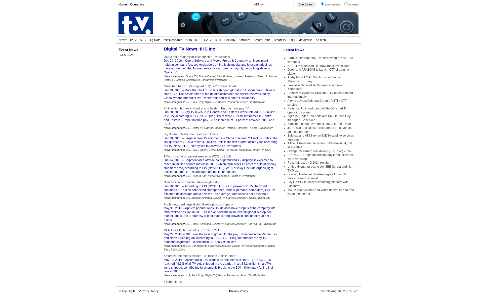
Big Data (154, 40)
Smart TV (280, 40)
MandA (180, 79)
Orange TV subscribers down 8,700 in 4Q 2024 (319, 151)
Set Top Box (255, 223)
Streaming (207, 79)
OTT (292, 40)
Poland (231, 127)
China (212, 149)
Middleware (193, 79)
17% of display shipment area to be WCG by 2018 (197, 156)
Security (229, 40)
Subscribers (266, 127)
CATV (208, 40)
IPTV (133, 40)
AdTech (321, 40)
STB (143, 40)
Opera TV (191, 76)
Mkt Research (173, 40)
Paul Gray (197, 101)
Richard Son (199, 175)
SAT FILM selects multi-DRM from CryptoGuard (319, 66)
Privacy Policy (238, 291)
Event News (128, 50)
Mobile (252, 197)
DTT (198, 40)
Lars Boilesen (225, 76)
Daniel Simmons (201, 223)
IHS (188, 101)
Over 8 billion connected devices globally (191, 182)
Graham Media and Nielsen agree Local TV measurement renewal (316, 176)
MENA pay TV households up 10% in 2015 (192, 230)
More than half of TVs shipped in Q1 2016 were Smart (200, 86)
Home (123, 4)
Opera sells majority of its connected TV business (197, 57)
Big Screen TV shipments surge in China (191, 134)
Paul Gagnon (199, 149)
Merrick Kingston (202, 197)
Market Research (228, 101)
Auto (189, 40)
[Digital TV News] (145, 23)
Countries (137, 4)
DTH (218, 40)
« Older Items (173, 282)
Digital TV (169, 79)
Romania (242, 127)
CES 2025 (127, 55)
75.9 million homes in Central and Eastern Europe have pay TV (206, 108)
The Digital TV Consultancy (140, 291)
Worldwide (221, 79)
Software (244, 40)
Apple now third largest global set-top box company (198, 204)
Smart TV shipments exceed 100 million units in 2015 (199, 256)
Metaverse (305, 40)
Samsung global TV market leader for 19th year (319, 124)
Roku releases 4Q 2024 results (308, 162)
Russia (253, 127)
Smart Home (262, 40)
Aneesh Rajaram (245, 76)
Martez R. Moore (266, 76)
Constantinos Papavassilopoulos (211, 245)
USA (268, 149)
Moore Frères (207, 76)
